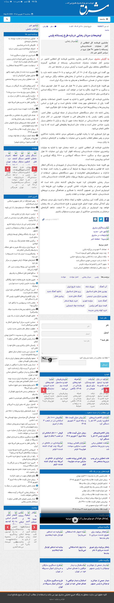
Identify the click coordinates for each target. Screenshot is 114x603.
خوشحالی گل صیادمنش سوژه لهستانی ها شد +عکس (21, 419)
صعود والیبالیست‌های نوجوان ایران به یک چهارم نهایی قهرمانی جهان (21, 360)
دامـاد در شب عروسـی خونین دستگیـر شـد (91, 260)
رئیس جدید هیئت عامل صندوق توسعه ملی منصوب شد (22, 470)
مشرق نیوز (88, 7)
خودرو (106, 374)
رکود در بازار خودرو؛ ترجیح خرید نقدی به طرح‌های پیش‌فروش (103, 398)
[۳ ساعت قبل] (52, 423)
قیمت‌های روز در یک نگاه (99, 471)
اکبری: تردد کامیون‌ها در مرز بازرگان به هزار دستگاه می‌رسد (22, 464)
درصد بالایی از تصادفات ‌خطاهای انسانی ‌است (90, 267)
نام (107, 325)
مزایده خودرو (88, 300)
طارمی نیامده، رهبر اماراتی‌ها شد (23, 119)
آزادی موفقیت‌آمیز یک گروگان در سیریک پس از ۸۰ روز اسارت (22, 87)
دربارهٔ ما (7, 2)
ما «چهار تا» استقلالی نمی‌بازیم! (77, 549)
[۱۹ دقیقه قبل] (98, 571)
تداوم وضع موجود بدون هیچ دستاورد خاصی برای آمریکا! (23, 386)
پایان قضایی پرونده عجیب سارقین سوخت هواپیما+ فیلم (76, 461)
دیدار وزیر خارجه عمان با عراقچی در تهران (20, 364)
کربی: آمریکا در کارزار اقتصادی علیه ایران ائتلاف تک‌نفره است (22, 291)
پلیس (97, 277)
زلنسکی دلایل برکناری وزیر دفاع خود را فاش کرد (23, 347)
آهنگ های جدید (75, 296)
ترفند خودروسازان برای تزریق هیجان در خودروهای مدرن (90, 400)
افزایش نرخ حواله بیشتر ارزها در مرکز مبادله (91, 498)
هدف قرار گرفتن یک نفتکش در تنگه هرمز (20, 115)
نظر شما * (104, 340)
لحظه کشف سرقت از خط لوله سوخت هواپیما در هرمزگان (23, 137)
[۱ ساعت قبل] (98, 423)
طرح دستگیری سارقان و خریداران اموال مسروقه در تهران (53, 584)
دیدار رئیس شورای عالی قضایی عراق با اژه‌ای (22, 340)
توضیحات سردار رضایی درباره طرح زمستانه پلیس (75, 35)
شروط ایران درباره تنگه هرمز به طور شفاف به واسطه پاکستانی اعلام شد (21, 248)
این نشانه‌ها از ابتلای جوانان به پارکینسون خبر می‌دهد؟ (21, 537)
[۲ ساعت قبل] (102, 385)
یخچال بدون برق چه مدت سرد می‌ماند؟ (20, 92)
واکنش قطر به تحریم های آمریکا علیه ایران (23, 104)
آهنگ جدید (102, 300)
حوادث (63, 277)
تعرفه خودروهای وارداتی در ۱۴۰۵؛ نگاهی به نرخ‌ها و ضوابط (76, 400)
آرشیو (26, 2)
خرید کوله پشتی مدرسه (97, 310)
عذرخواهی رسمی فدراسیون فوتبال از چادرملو (23, 393)
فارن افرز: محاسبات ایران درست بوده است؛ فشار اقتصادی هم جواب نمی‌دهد (23, 380)
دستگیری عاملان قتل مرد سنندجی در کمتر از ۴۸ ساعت (33, 177)
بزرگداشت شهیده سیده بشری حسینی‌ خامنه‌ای (22, 110)
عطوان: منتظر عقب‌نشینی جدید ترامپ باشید (22, 330)
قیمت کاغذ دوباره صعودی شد (96, 505)
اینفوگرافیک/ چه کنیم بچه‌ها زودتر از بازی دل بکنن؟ (27, 535)
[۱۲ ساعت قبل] (88, 387)
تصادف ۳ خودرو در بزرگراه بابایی (94, 249)
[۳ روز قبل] (75, 387)
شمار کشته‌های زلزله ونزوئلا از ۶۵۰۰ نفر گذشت (22, 412)
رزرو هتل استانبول (73, 291)
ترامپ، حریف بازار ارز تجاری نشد (23, 214)
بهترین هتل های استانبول (96, 291)
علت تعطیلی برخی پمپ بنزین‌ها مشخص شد (100, 460)
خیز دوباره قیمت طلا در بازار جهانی (94, 490)
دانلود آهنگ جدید (54, 291)
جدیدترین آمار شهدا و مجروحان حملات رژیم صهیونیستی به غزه (22, 425)
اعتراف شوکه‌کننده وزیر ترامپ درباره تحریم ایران (23, 50)
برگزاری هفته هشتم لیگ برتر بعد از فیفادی (23, 242)
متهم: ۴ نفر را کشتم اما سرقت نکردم (92, 264)
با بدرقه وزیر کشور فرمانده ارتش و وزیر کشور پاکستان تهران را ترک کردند (22, 60)
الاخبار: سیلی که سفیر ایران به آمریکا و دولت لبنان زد (22, 406)
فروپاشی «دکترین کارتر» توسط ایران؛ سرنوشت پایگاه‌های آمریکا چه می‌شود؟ (23, 451)
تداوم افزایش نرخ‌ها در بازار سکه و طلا (93, 483)
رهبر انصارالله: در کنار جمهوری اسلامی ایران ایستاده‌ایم (22, 202)
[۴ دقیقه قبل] (75, 520)
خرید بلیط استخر (71, 300)
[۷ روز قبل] (48, 387)
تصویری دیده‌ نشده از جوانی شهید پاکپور (20, 72)
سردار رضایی (86, 277)
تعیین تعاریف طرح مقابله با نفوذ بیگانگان (20, 279)
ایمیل (106, 332)
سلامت (34, 507)
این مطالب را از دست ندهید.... (97, 412)
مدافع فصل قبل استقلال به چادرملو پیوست (24, 274)
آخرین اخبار (32, 196)
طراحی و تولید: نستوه (57, 599)
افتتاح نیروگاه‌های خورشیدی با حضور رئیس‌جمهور (23, 399)
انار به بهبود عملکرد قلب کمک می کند (33, 534)
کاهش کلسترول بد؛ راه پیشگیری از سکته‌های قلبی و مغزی (14, 537)
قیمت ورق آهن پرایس (98, 305)
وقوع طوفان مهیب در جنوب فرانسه (22, 475)
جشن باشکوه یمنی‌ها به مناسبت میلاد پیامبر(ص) (23, 311)
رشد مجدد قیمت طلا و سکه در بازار (94, 494)
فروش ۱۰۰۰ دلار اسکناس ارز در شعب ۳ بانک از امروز (52, 434)
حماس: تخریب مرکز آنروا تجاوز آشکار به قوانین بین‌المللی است (22, 324)
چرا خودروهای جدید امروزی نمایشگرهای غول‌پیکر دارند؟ (48, 397)
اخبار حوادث (74, 277)
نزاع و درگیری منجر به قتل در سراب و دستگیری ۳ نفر (23, 97)
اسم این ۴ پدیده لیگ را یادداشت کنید (21, 368)
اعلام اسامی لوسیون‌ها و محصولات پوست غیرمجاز (8, 534)
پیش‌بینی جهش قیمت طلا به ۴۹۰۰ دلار (92, 501)
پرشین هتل (59, 296)
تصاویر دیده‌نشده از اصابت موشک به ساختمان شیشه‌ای (23, 40)
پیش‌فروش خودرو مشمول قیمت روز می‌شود (62, 397)
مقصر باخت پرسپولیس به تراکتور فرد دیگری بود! (23, 304)
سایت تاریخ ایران (73, 286)
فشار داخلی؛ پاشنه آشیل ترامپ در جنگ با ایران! (21, 487)
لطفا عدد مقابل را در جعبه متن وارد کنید (94, 358)
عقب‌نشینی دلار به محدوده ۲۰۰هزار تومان (91, 476)
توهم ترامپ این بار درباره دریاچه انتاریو (21, 224)
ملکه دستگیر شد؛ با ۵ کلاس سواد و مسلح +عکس (88, 256)
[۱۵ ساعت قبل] (33, 523)
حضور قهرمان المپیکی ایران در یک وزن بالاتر (22, 317)
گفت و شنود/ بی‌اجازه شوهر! (24, 142)
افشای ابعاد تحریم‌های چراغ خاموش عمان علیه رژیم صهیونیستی (21, 124)
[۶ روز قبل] (61, 384)
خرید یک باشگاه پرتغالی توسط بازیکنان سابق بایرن (22, 236)
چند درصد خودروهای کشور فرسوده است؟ (91, 253)
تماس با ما (17, 2)
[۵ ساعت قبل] (98, 448)
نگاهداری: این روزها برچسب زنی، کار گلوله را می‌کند (23, 268)
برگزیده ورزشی (103, 527)
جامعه (103, 19)
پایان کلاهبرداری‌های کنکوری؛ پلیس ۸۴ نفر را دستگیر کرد (100, 436)
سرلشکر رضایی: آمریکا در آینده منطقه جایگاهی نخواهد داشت (23, 494)
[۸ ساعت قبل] (52, 448)
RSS (33, 2)
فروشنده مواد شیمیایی (75, 305)
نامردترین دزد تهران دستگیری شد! (22, 55)
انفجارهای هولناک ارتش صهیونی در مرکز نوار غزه (22, 261)
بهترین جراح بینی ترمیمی (97, 296)
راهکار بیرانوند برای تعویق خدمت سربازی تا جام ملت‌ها (99, 550)
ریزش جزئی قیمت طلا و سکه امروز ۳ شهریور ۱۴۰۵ (76, 434)
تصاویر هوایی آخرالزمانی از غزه (24, 75)
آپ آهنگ (103, 286)
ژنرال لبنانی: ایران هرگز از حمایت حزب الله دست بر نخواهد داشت (22, 432)
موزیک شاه (90, 286)
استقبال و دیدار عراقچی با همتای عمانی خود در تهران (75, 582)
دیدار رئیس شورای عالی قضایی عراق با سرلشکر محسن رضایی (22, 500)
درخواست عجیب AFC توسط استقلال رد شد (22, 67)
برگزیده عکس (103, 560)
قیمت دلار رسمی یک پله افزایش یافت (93, 487)
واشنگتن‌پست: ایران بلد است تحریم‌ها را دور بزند (22, 255)
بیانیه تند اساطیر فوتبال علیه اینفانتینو (54, 549)
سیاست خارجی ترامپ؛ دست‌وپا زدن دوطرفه (23, 285)
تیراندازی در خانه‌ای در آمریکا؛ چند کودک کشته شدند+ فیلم (53, 461)
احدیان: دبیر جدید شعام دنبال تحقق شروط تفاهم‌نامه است (23, 353)
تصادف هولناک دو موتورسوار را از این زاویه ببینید (87, 519)
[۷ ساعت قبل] (75, 448)
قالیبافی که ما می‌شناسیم (26, 45)
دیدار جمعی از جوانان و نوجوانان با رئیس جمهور (100, 582)
